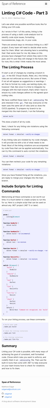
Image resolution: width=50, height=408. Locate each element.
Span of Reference (13, 4)
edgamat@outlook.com (11, 389)
